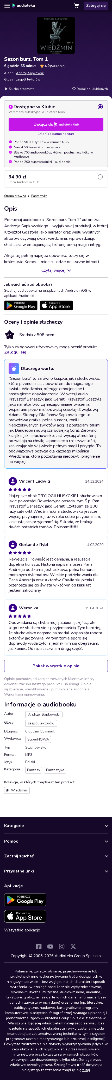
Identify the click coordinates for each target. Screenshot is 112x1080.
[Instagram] (62, 946)
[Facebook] (39, 946)
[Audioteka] (24, 5)
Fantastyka (39, 196)
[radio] (56, 109)
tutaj (86, 1070)
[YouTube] (50, 946)
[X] (73, 946)
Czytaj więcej (53, 270)
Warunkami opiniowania (24, 694)
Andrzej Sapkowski (30, 73)
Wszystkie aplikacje (22, 930)
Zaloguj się (96, 5)
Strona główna (15, 196)
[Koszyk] (77, 6)
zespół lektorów (28, 79)
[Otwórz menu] (7, 6)
